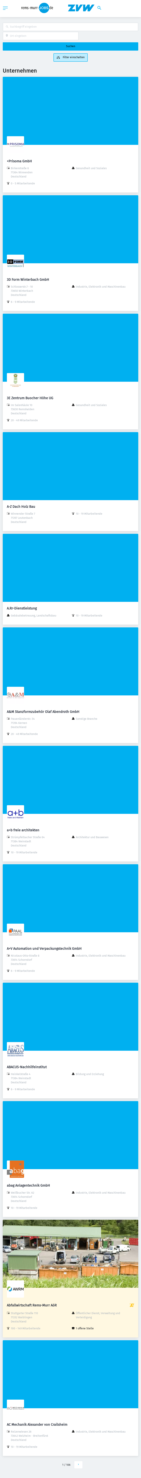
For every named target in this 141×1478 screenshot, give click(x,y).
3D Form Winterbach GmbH (28, 279)
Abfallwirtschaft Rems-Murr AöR (32, 1305)
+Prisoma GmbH (19, 161)
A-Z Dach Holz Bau (21, 506)
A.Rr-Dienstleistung (22, 608)
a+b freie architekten (23, 830)
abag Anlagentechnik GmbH (28, 1185)
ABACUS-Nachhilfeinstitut (27, 1067)
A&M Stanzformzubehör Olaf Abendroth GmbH (43, 712)
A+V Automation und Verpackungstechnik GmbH (44, 948)
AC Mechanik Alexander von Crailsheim (37, 1424)
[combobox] (70, 27)
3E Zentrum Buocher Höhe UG (30, 398)
